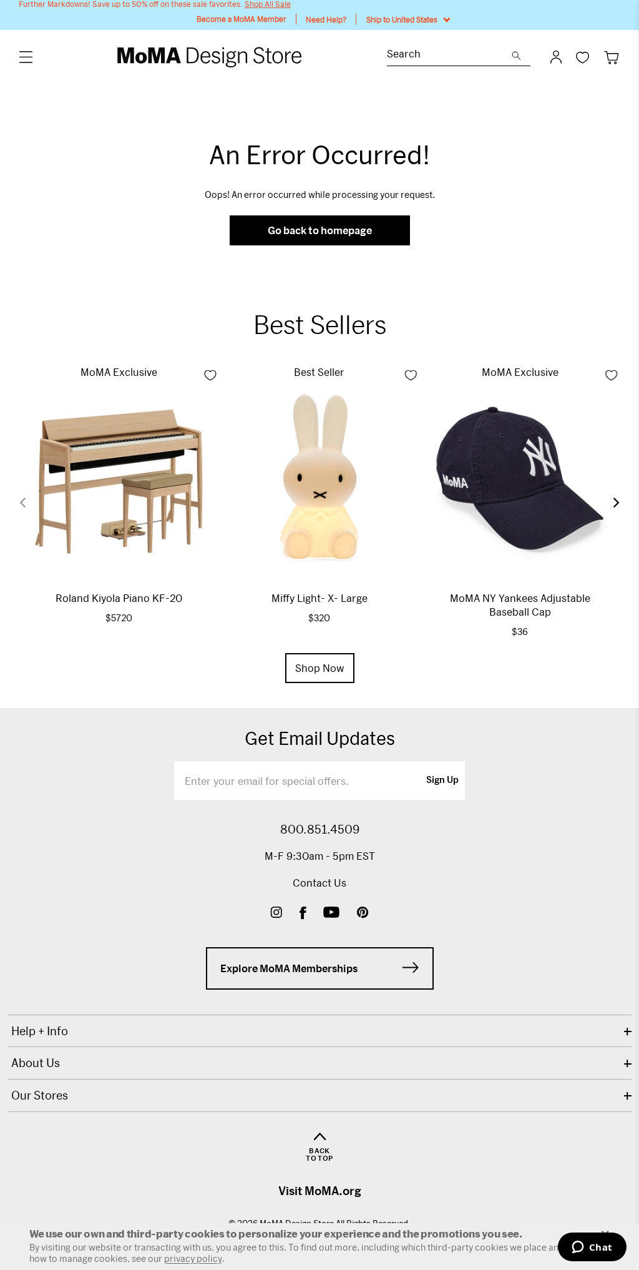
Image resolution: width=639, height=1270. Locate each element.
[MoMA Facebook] (303, 914)
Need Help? (326, 19)
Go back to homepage (320, 230)
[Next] (608, 503)
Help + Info (39, 1031)
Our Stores (39, 1095)
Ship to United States (401, 19)
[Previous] (30, 503)
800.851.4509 (319, 829)
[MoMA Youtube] (331, 914)
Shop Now (319, 668)
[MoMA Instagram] (276, 914)
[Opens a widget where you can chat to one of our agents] (592, 1248)
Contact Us (319, 883)
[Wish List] (582, 57)
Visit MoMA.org (319, 1191)
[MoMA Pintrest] (362, 914)
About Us (35, 1063)
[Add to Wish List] (210, 375)
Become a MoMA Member (241, 19)
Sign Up (442, 780)
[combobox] (449, 55)
